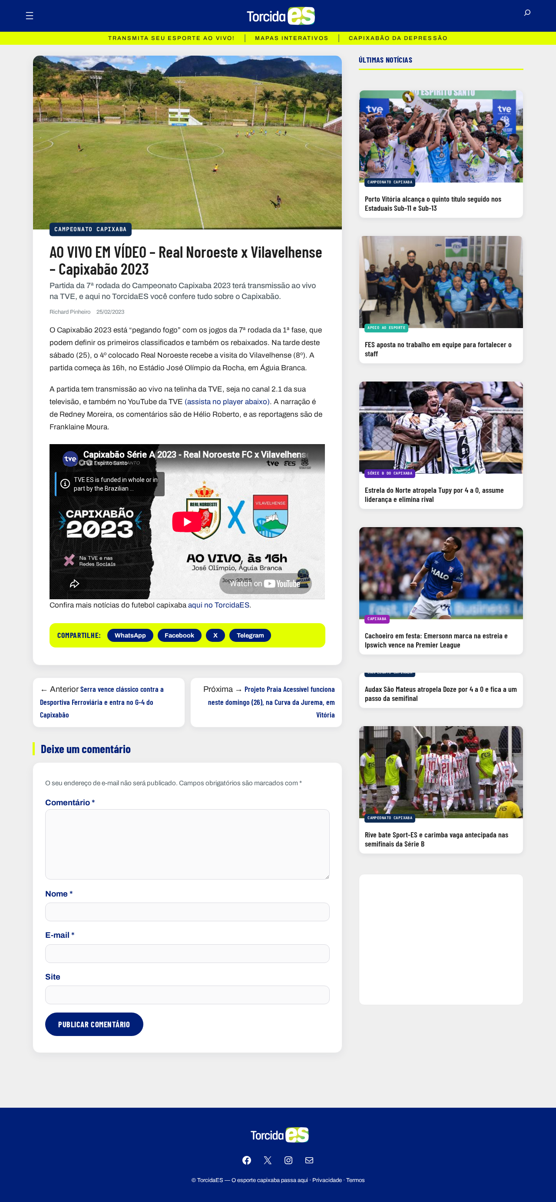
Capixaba (376, 618)
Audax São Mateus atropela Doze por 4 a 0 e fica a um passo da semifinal (441, 693)
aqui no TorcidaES (218, 605)
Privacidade (327, 1180)
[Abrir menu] (29, 15)
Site (52, 977)
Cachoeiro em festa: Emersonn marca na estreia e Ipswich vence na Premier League (436, 640)
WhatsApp (130, 635)
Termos (355, 1180)
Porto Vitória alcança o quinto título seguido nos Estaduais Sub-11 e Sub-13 (433, 203)
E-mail (60, 935)
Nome (59, 894)
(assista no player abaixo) (227, 402)
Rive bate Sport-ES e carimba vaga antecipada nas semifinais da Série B (436, 839)
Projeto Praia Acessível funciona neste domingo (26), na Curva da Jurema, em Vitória (271, 701)
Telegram (250, 635)
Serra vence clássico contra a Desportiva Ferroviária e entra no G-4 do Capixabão (102, 701)
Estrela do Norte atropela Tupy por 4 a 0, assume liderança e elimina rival (434, 494)
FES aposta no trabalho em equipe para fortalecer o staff (438, 349)
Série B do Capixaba (389, 473)
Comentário (70, 802)
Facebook (179, 635)
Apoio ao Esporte (386, 327)
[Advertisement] (441, 939)
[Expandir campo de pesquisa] (527, 16)
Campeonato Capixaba (90, 228)
